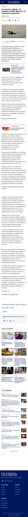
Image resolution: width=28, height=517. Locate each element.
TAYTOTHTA (4, 500)
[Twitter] (12, 20)
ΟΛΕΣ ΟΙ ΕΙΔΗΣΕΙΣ (14, 451)
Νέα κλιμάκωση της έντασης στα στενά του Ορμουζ (7, 344)
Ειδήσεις (12, 307)
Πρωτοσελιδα (5, 307)
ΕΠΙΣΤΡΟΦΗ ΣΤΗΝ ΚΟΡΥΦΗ (14, 515)
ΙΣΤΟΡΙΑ (17, 487)
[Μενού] (3, 2)
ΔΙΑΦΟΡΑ (17, 494)
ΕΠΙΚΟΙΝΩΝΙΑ (4, 507)
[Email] (8, 481)
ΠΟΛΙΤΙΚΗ (17, 492)
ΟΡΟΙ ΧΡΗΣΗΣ (4, 503)
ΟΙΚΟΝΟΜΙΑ (18, 489)
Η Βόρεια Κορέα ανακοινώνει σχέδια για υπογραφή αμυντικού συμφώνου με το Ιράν (20, 344)
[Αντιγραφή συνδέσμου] (18, 20)
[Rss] (11, 481)
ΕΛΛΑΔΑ (3, 494)
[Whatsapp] (15, 20)
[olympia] (14, 2)
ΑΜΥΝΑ (3, 487)
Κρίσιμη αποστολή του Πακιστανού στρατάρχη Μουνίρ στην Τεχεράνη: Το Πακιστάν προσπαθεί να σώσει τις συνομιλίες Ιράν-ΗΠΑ (20, 362)
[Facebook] (9, 20)
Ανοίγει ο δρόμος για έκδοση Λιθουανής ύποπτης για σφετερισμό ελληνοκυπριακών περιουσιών (20, 380)
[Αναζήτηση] (25, 2)
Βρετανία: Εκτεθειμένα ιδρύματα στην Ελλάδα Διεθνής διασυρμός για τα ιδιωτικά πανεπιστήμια (7, 361)
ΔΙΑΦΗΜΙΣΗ (4, 505)
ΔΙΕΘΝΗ (4, 6)
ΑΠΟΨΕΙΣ (3, 489)
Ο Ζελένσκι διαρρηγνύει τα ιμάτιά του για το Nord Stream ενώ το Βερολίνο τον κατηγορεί (7, 379)
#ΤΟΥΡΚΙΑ (4, 311)
